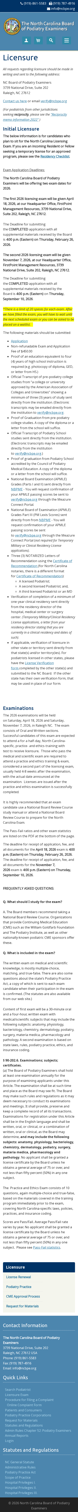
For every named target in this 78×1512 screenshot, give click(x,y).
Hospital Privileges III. (21, 1493)
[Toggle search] (51, 40)
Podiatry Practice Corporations (28, 1415)
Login (9, 1441)
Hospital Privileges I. (20, 1482)
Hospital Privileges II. (20, 1487)
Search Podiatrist (18, 1389)
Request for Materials (21, 1420)
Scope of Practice (18, 1477)
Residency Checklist (54, 156)
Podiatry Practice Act (20, 1472)
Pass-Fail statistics (46, 1247)
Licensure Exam (16, 1395)
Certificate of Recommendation (39, 576)
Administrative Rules (20, 1467)
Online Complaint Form (24, 1405)
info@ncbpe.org (63, 8)
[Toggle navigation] (66, 40)
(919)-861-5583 (35, 3)
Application (19, 341)
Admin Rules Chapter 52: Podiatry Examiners (38, 1430)
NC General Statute (19, 1462)
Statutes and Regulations (24, 1425)
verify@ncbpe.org (54, 101)
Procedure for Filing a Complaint (29, 1400)
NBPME (17, 489)
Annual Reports (16, 1435)
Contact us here (15, 101)
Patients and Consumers (23, 1410)
